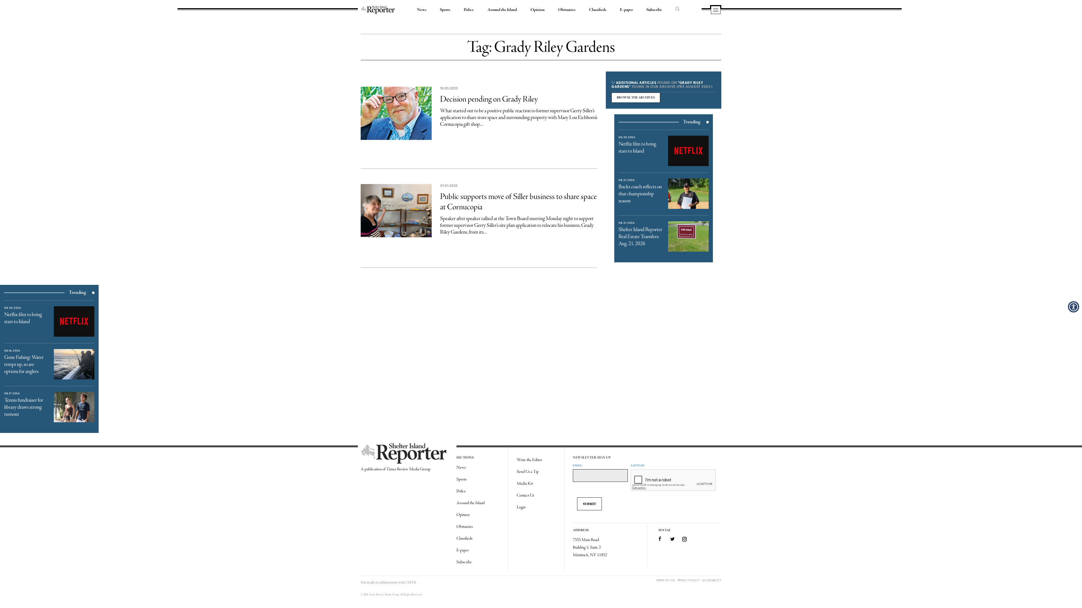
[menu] (715, 10)
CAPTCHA (638, 465)
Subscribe (654, 10)
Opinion (538, 10)
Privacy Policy (688, 580)
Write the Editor (529, 460)
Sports (445, 10)
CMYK (410, 582)
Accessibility (711, 580)
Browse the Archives (636, 98)
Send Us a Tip (528, 472)
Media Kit (525, 483)
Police (469, 10)
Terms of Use (665, 580)
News (421, 10)
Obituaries (566, 10)
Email (577, 465)
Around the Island (502, 10)
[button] (1073, 306)
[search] (678, 9)
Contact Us (525, 495)
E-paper (626, 10)
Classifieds (597, 10)
